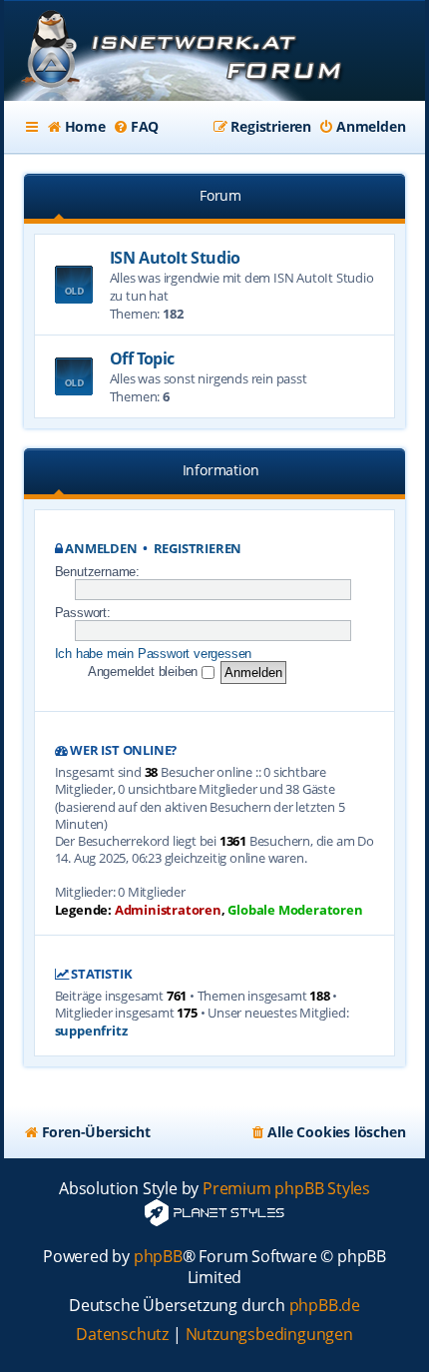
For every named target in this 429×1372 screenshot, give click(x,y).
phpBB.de (324, 1305)
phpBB (158, 1256)
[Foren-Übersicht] (215, 53)
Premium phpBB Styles (286, 1188)
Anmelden (101, 548)
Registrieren (198, 548)
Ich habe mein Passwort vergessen (153, 653)
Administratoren (168, 910)
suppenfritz (91, 1031)
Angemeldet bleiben (145, 671)
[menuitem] (76, 127)
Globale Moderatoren (294, 910)
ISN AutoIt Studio (175, 258)
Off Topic (142, 358)
